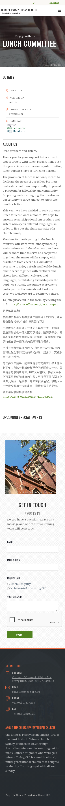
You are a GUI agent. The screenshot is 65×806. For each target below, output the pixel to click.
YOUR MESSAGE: (14, 597)
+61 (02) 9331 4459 (23, 702)
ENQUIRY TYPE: (14, 578)
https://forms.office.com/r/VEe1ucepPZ (33, 304)
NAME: (10, 541)
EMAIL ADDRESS (14, 560)
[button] (59, 10)
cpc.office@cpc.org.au (26, 691)
